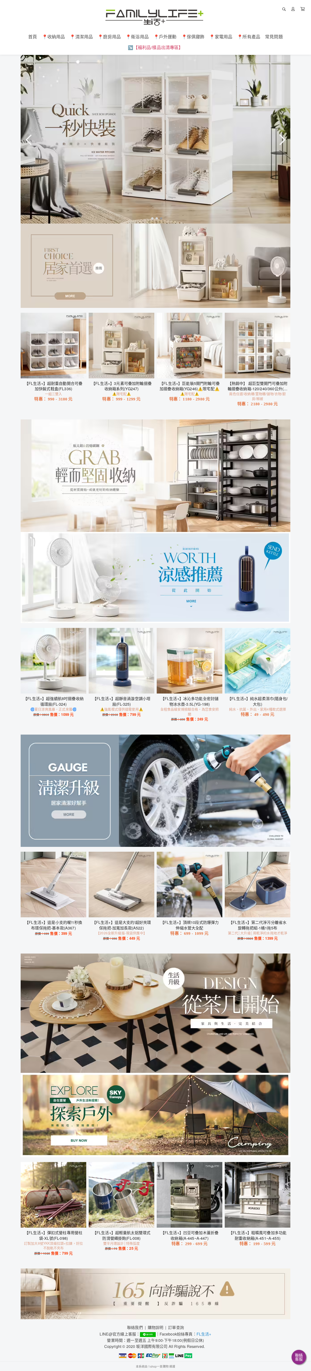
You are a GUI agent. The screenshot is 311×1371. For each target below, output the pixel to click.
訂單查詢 (176, 1327)
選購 (55, 371)
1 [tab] (151, 218)
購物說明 (156, 1327)
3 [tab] (159, 218)
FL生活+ (204, 1334)
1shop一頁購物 (158, 1366)
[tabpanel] (155, 139)
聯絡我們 (135, 1327)
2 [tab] (155, 218)
